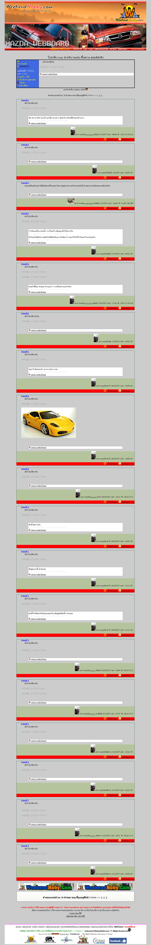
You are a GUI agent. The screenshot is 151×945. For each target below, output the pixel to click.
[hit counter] (55, 934)
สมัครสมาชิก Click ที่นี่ (75, 916)
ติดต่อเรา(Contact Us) (120, 931)
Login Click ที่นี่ (75, 913)
